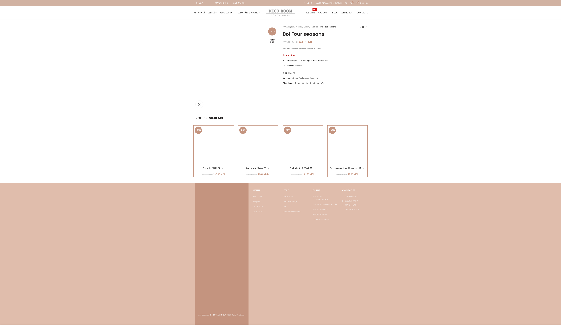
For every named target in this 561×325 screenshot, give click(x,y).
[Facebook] (304, 3)
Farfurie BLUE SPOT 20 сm (303, 168)
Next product (366, 26)
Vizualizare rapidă (231, 143)
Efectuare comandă (292, 211)
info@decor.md (352, 209)
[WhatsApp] (314, 83)
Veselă (299, 27)
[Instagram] (308, 3)
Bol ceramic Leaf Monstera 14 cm (347, 168)
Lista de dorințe (290, 201)
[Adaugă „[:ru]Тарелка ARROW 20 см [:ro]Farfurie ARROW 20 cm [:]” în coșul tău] (276, 137)
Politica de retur (319, 214)
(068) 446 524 (351, 205)
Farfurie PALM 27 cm (213, 168)
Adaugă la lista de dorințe (315, 60)
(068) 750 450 (351, 200)
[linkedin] (307, 83)
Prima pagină (288, 27)
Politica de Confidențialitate (320, 197)
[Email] (303, 83)
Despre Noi (258, 206)
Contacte (257, 211)
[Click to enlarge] (199, 104)
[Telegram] (322, 83)
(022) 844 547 (351, 196)
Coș (284, 206)
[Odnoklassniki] (310, 83)
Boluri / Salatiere (311, 27)
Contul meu (288, 196)
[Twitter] (299, 83)
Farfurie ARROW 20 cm (258, 168)
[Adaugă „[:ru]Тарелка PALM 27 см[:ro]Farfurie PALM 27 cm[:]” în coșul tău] (231, 137)
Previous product (360, 26)
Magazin (256, 201)
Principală (257, 196)
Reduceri (314, 78)
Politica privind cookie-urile (324, 204)
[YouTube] (311, 3)
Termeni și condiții (320, 219)
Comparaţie (291, 60)
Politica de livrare (320, 209)
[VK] (318, 83)
